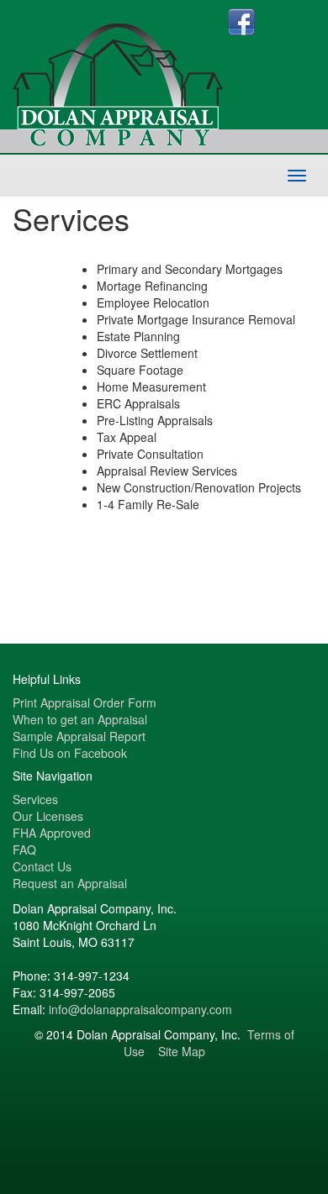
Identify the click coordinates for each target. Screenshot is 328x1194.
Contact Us (42, 866)
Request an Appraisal (70, 883)
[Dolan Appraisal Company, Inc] (120, 71)
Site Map (181, 1051)
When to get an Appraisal (80, 719)
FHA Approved (52, 832)
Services (35, 799)
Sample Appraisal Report (79, 736)
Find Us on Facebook (70, 752)
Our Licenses (48, 815)
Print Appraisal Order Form (84, 702)
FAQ (24, 849)
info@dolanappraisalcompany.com (140, 1009)
